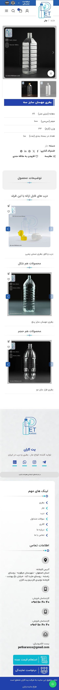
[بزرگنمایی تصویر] (51, 73)
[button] (8, 229)
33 (40, 128)
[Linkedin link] (25, 151)
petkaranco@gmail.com (33, 647)
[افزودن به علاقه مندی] (8, 211)
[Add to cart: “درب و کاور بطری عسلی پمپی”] (8, 206)
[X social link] (34, 151)
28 (33, 113)
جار (45, 20)
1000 (36, 121)
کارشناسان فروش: (40, 598)
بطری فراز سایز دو (44, 389)
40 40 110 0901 (40, 602)
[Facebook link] (37, 151)
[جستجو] (13, 10)
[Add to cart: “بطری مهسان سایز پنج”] (8, 273)
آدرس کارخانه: (42, 569)
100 (24, 136)
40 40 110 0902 (39, 625)
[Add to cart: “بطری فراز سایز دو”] (8, 341)
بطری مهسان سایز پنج (42, 322)
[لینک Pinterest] (29, 151)
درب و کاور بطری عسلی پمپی (39, 254)
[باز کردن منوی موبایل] (6, 10)
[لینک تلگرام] (21, 151)
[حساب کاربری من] (27, 10)
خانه (52, 20)
